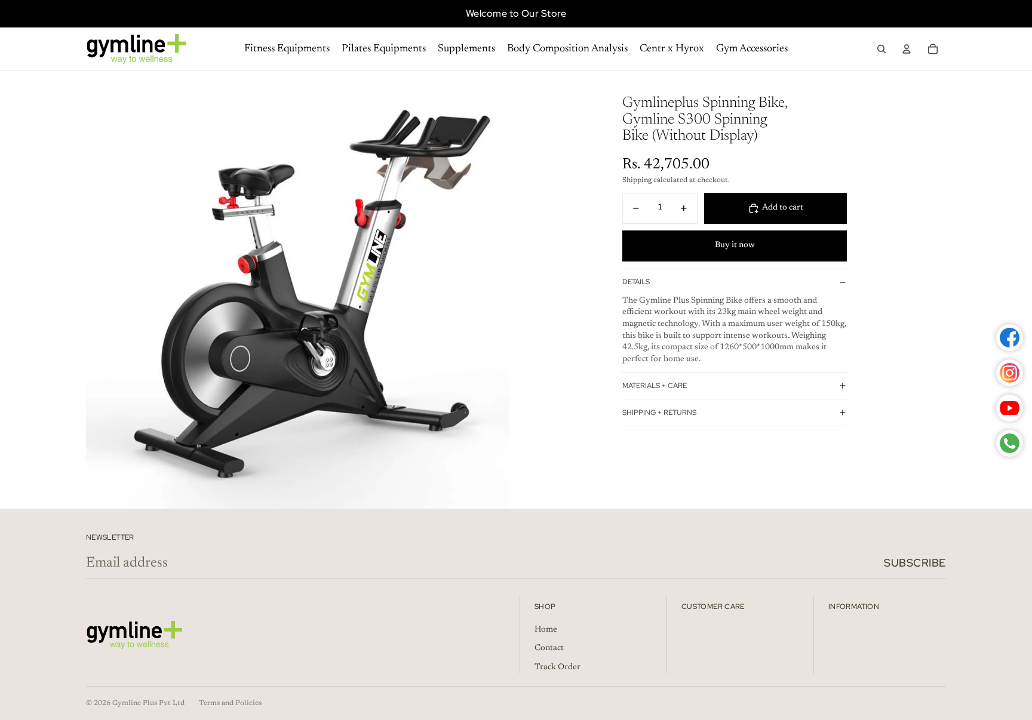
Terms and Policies (230, 703)
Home (546, 630)
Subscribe (915, 563)
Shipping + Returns (659, 412)
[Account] (906, 49)
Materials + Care (654, 385)
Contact (549, 648)
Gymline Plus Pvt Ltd (148, 703)
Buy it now (735, 245)
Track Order (557, 667)
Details (636, 282)
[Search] (881, 49)
